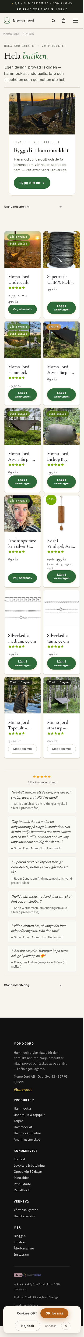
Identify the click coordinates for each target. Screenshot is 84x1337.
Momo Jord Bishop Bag (57, 456)
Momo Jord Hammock (18, 369)
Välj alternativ (22, 309)
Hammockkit (23, 1127)
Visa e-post (23, 1089)
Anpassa (50, 1326)
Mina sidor (21, 1178)
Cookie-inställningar (26, 1305)
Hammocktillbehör (27, 1133)
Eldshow (20, 1242)
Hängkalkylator (24, 1216)
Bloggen (20, 1236)
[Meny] (75, 21)
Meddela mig (22, 749)
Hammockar (22, 1108)
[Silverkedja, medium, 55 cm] (22, 608)
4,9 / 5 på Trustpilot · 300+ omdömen (42, 3)
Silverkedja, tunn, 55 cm (58, 638)
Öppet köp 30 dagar (28, 1171)
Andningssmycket (27, 1139)
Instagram (21, 1254)
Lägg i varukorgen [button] (61, 308)
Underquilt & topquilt (29, 1115)
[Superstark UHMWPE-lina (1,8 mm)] (61, 249)
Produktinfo (22, 1184)
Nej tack (27, 1326)
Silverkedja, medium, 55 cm (22, 638)
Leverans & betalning (29, 1165)
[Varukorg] (63, 20)
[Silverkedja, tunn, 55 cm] (61, 608)
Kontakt (61, 9)
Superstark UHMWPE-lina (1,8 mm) (61, 282)
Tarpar (18, 1121)
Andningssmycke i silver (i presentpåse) (22, 546)
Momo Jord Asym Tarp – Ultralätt (20, 459)
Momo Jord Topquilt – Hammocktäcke (22, 728)
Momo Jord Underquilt (18, 279)
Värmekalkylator (26, 1210)
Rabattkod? (22, 1190)
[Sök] (53, 20)
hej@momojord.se (69, 1331)
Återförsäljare (24, 1248)
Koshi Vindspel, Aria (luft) (60, 546)
